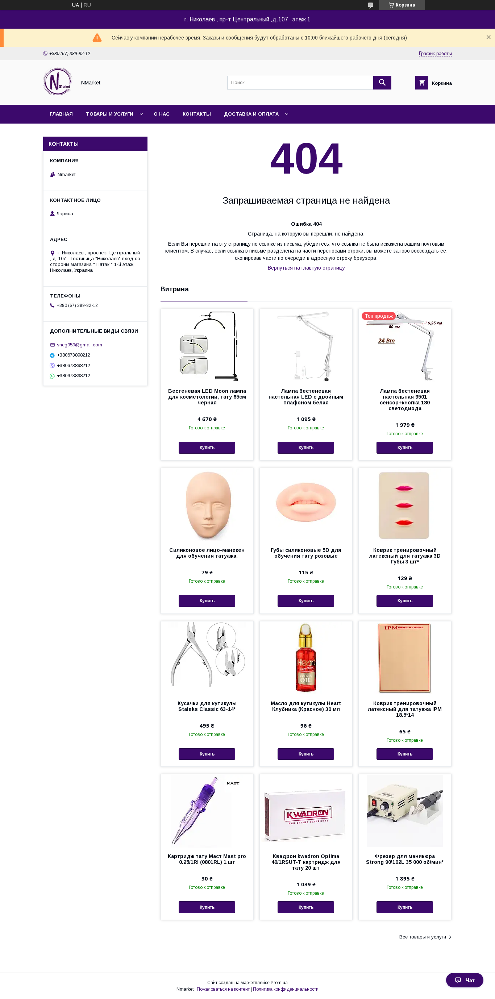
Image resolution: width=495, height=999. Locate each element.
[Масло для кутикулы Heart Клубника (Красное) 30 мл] (306, 657)
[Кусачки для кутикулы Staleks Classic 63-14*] (207, 657)
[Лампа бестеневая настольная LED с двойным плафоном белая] (306, 345)
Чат (470, 980)
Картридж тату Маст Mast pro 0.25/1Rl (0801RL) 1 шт (207, 859)
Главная (61, 114)
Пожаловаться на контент (223, 989)
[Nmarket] (57, 95)
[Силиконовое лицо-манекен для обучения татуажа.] (207, 504)
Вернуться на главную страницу (306, 268)
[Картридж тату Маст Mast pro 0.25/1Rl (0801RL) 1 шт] (207, 810)
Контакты (197, 114)
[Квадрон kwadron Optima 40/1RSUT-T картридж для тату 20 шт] (306, 810)
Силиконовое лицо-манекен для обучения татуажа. (207, 553)
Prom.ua (279, 982)
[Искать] (382, 83)
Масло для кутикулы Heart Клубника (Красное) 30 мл (306, 706)
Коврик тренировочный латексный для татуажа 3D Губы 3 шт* (405, 556)
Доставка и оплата (251, 114)
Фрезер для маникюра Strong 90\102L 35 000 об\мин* (405, 859)
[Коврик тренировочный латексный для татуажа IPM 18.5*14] (405, 657)
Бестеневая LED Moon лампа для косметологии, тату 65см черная (207, 396)
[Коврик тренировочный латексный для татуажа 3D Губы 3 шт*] (405, 504)
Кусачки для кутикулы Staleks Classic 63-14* (207, 706)
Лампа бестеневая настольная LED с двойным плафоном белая (306, 396)
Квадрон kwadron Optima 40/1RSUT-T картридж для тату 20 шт (306, 862)
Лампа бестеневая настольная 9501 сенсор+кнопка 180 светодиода (405, 399)
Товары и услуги (109, 114)
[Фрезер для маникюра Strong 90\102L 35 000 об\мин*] (405, 810)
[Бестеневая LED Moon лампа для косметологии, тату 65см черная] (207, 345)
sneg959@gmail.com (79, 344)
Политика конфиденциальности (286, 989)
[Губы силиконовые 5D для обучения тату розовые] (306, 504)
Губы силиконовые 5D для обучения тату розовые (306, 553)
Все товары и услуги (422, 937)
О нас (162, 114)
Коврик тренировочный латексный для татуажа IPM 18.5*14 (405, 709)
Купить (207, 447)
